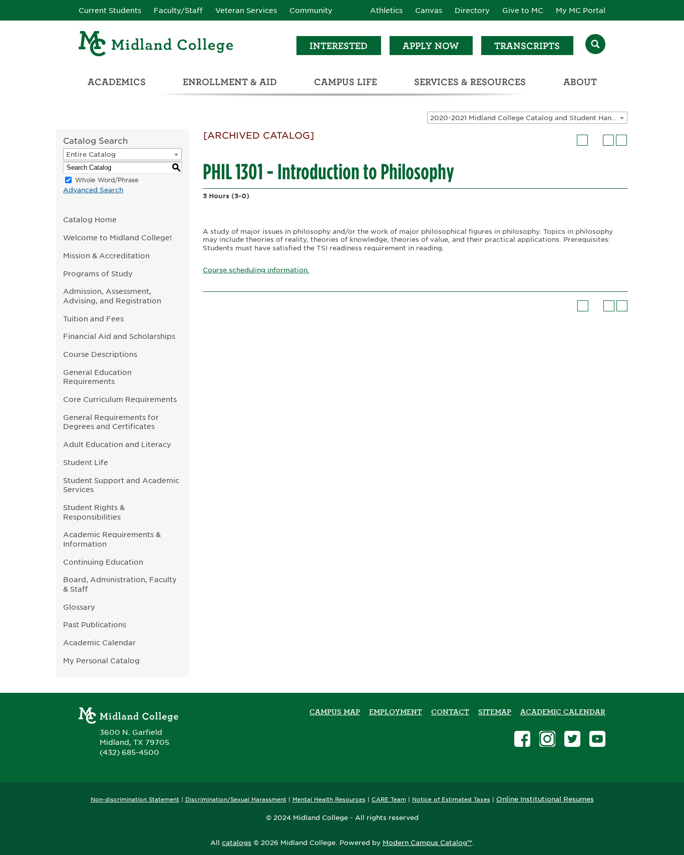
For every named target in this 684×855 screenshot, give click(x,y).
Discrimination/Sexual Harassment (235, 799)
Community (310, 11)
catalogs (236, 842)
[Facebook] (522, 740)
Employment (395, 712)
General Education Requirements (97, 377)
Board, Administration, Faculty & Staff (120, 584)
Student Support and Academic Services (121, 485)
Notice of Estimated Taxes (451, 799)
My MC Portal (580, 11)
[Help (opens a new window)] (621, 140)
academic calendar (562, 712)
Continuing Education (103, 562)
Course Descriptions (100, 354)
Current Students (110, 11)
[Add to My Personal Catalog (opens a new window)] (582, 140)
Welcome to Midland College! (117, 237)
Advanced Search (93, 190)
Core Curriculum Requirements (120, 399)
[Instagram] (547, 740)
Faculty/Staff (178, 11)
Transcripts (527, 46)
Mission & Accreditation (106, 255)
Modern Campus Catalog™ (427, 842)
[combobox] (527, 118)
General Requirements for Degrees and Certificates (111, 422)
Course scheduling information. (256, 270)
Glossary (79, 607)
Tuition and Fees (93, 318)
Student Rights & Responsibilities (94, 512)
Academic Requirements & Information (112, 539)
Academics (117, 82)
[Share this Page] (595, 140)
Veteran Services (246, 11)
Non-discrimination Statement (135, 799)
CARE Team (389, 799)
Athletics (386, 11)
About (580, 82)
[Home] (156, 45)
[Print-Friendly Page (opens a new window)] (608, 140)
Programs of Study (98, 273)
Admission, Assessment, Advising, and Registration (112, 296)
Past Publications (94, 624)
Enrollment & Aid (230, 82)
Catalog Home (90, 219)
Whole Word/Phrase (107, 180)
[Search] (595, 45)
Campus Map (334, 712)
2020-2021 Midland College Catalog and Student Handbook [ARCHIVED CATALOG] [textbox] (528, 118)
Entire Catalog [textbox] (91, 154)
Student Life (85, 462)
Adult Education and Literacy (117, 444)
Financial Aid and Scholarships (119, 336)
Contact (450, 712)
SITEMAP (494, 712)
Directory (472, 11)
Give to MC (522, 11)
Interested (338, 46)
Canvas (428, 11)
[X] (572, 740)
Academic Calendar (99, 642)
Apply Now (431, 46)
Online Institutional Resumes (545, 799)
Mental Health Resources (329, 799)
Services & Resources (470, 82)
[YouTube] (597, 740)
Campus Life (345, 82)
